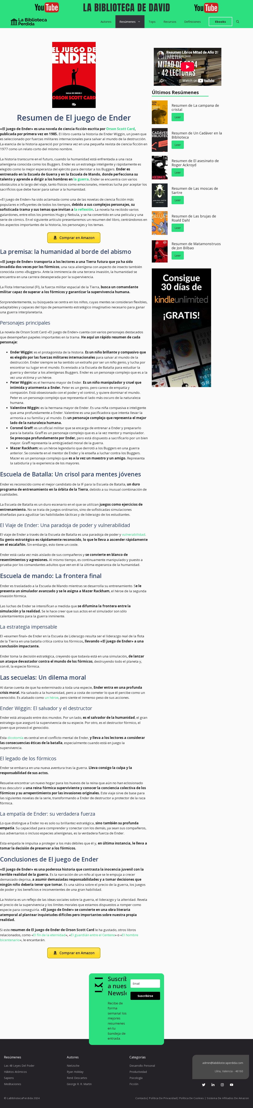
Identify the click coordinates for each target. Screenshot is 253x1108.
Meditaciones (12, 1084)
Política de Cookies (191, 1098)
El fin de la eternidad (49, 935)
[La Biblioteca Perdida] (29, 21)
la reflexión (83, 209)
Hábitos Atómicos (15, 1072)
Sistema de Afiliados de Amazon (228, 1098)
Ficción (133, 1084)
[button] (237, 21)
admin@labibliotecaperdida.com (222, 1063)
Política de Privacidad (163, 1098)
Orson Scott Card (120, 129)
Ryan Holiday (75, 1072)
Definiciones (192, 22)
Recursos (169, 22)
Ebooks (220, 22)
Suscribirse (145, 996)
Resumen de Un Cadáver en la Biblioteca (197, 135)
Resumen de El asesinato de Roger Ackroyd (195, 162)
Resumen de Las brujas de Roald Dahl (194, 218)
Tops (152, 22)
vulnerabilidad (133, 534)
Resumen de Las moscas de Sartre (195, 190)
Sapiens (9, 1078)
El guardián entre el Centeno (93, 935)
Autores (106, 22)
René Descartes (77, 1078)
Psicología (136, 1078)
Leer (178, 117)
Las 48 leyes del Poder (19, 1065)
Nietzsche (73, 1065)
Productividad (138, 1072)
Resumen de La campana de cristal (195, 107)
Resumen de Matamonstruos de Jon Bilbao (196, 245)
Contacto (141, 1098)
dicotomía (16, 737)
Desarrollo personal (142, 1065)
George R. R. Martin (79, 1084)
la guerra (81, 179)
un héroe (52, 697)
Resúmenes (127, 22)
